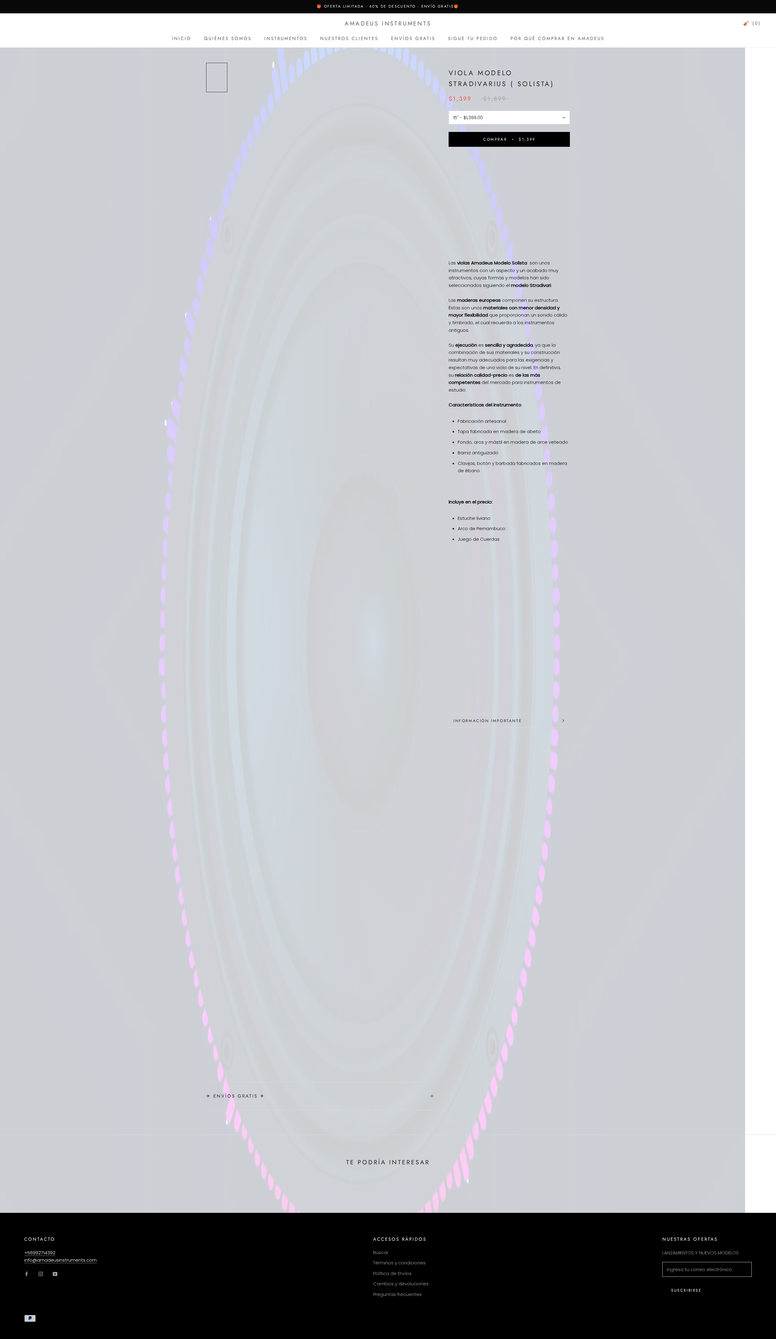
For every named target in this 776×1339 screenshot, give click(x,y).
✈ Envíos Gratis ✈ (235, 1096)
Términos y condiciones (399, 1263)
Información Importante (487, 721)
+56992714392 (39, 1253)
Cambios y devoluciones (401, 1283)
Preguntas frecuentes (397, 1294)
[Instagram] (40, 1274)
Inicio (181, 38)
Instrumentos (285, 38)
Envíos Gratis (413, 38)
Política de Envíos (392, 1273)
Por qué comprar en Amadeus (557, 38)
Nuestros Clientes (349, 38)
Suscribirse (686, 1290)
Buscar (380, 1252)
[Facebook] (26, 1274)
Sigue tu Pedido (473, 38)
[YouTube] (55, 1274)
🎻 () (752, 23)
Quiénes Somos (228, 38)
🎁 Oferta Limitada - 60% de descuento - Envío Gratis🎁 (388, 6)
